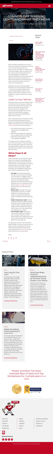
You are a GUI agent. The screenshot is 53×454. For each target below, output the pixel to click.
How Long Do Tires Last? (39, 43)
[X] (11, 238)
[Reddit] (13, 238)
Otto (12, 40)
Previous (5, 241)
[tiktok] (9, 439)
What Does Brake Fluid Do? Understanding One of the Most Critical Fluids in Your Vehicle (40, 55)
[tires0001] (13, 255)
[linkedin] (12, 439)
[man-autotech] (10, 401)
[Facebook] (8, 238)
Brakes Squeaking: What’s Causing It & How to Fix (40, 69)
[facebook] (3, 439)
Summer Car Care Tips (38, 89)
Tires (5, 270)
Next (48, 241)
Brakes (32, 270)
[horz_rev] (7, 4)
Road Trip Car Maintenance (39, 80)
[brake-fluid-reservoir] (39, 255)
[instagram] (6, 439)
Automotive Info (18, 36)
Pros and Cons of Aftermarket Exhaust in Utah (40, 100)
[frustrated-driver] (13, 312)
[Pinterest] (16, 238)
